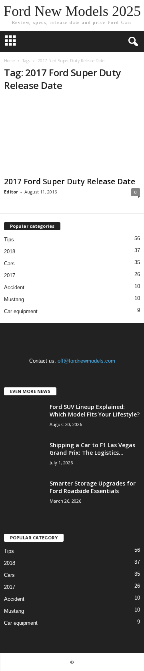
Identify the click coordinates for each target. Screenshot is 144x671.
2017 (9, 275)
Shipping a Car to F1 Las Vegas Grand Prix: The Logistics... (92, 448)
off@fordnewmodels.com (86, 361)
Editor (11, 192)
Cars (9, 263)
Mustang (14, 299)
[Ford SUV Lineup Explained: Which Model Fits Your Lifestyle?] (24, 418)
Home (9, 60)
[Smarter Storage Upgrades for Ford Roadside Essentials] (24, 494)
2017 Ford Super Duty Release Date (69, 181)
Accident (14, 287)
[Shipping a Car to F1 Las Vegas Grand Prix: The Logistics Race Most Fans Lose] (24, 456)
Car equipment (21, 311)
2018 (9, 252)
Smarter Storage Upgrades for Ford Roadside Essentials (93, 487)
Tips (9, 240)
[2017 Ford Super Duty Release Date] (72, 137)
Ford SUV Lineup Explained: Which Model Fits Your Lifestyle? (95, 410)
